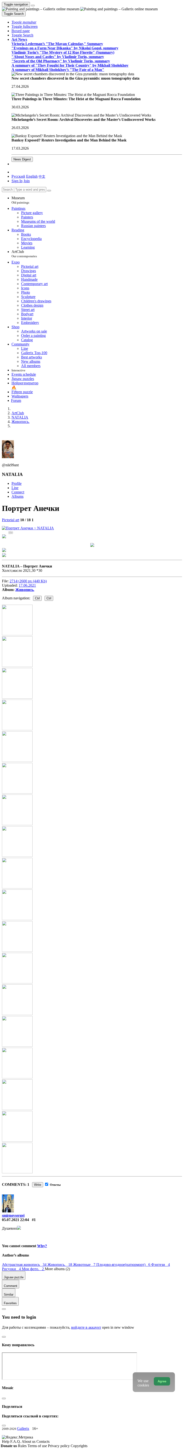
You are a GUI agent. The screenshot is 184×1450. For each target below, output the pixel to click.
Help (6, 1441)
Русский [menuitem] (18, 176)
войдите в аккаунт (86, 1327)
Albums (17, 496)
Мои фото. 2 (33, 1269)
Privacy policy (59, 1446)
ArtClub (24, 254)
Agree (162, 1381)
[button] (24, 22)
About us (29, 1441)
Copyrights (79, 1446)
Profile (17, 483)
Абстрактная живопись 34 (24, 1265)
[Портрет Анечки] (28, 528)
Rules (23, 1446)
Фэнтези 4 (160, 1265)
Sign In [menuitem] (17, 181)
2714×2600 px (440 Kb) (28, 581)
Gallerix (23, 1429)
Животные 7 (84, 1265)
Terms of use (38, 1446)
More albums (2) (57, 1269)
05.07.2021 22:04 (15, 1220)
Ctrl (37, 598)
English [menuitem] (32, 176)
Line (15, 488)
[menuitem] (42, 176)
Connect (18, 492)
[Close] (49, 190)
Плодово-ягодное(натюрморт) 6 (123, 1265)
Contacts (43, 1441)
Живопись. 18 (60, 1265)
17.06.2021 (27, 585)
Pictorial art (10, 520)
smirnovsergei (13, 1215)
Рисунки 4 (12, 1269)
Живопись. (24, 590)
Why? (42, 1246)
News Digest (22, 159)
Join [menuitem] (26, 181)
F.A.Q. (16, 1441)
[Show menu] (33, 5)
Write (37, 1185)
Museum (20, 200)
